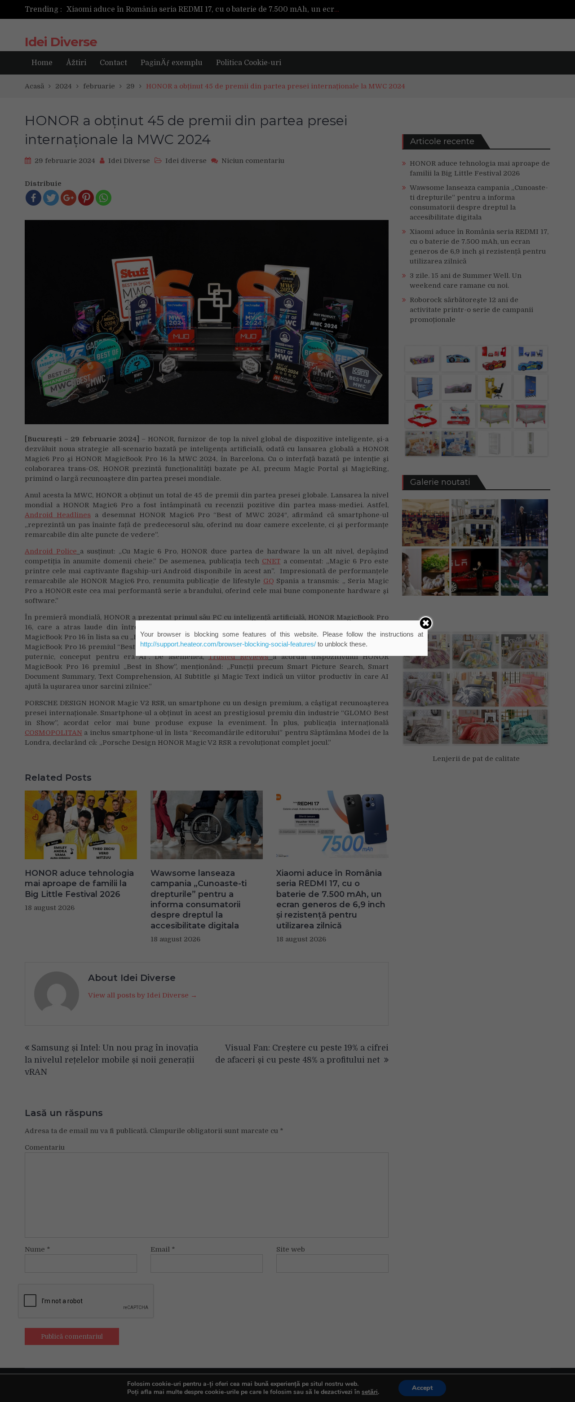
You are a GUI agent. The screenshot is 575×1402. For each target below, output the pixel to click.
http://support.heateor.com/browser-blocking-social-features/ (228, 644)
